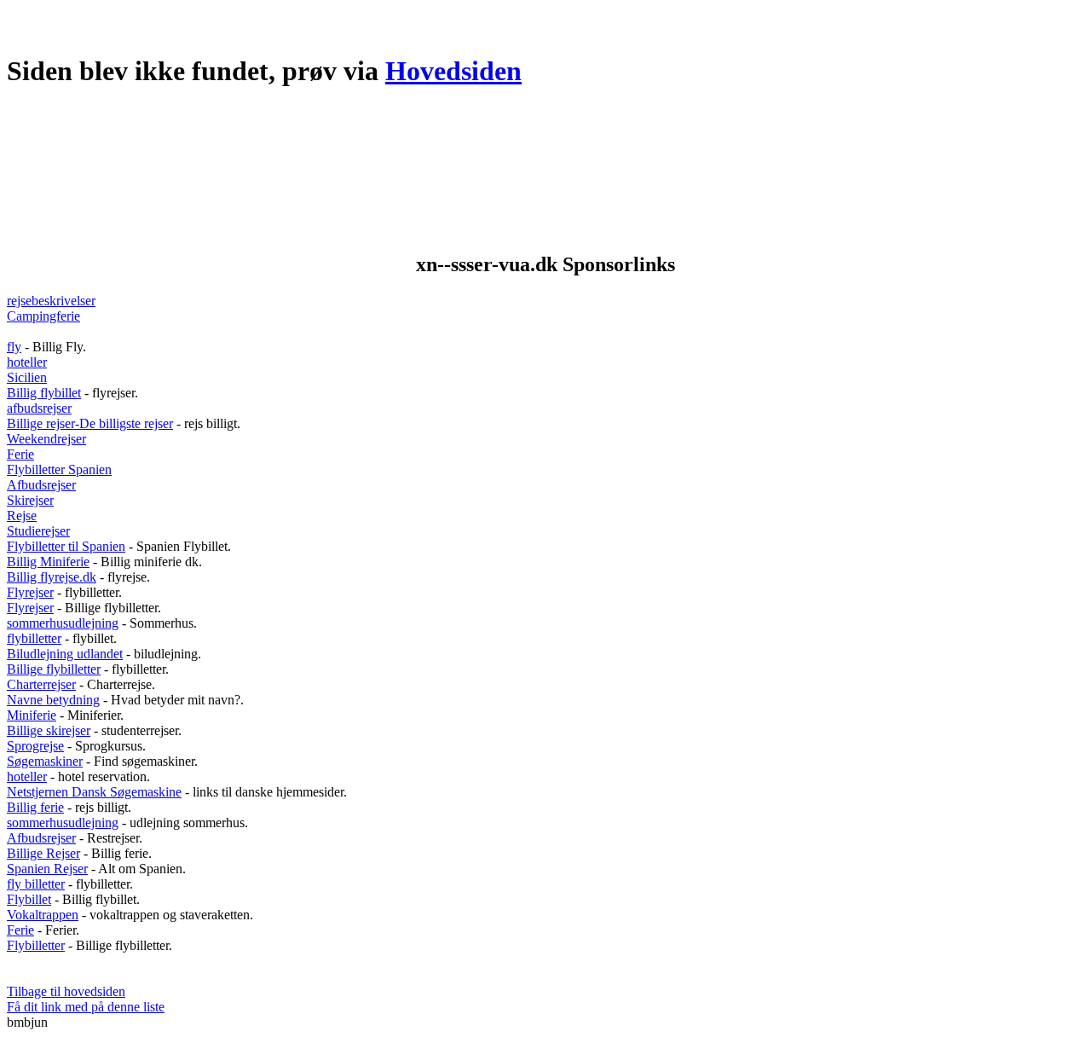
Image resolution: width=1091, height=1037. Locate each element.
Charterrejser (41, 684)
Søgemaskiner (45, 761)
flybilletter (34, 638)
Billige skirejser (48, 730)
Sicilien (27, 377)
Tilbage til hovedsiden (66, 991)
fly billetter (36, 884)
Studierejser (38, 531)
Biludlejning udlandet (65, 653)
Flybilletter (36, 945)
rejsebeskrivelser (51, 300)
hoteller (27, 362)
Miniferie (31, 715)
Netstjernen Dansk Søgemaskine (94, 792)
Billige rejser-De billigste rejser (90, 423)
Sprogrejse (35, 746)
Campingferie (43, 316)
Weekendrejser (46, 439)
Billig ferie (35, 807)
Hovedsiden (453, 70)
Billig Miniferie (48, 561)
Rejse (22, 515)
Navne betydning (53, 699)
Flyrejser (30, 592)
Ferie (20, 454)
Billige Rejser (43, 853)
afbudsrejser (39, 408)
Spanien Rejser (47, 868)
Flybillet (29, 899)
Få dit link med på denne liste (86, 1006)
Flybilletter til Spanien (66, 546)
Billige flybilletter (54, 669)
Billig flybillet (44, 392)
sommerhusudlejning (62, 623)
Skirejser (30, 500)
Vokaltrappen (42, 914)
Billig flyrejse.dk (51, 577)
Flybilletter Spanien (59, 469)
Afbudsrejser (41, 485)
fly (14, 346)
